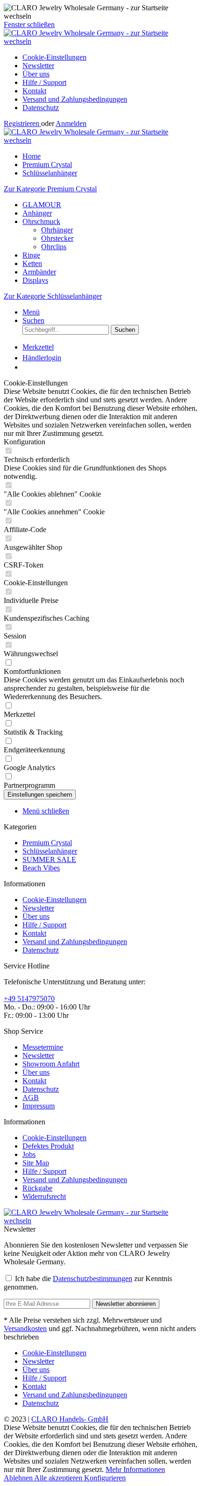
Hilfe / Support (44, 82)
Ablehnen (19, 1478)
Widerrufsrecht (44, 1196)
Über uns (36, 74)
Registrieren (22, 123)
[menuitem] (109, 57)
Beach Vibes (41, 868)
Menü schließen (45, 811)
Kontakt (34, 91)
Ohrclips (53, 247)
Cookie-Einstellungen (54, 57)
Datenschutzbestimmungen (92, 1279)
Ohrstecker (57, 238)
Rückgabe (37, 1188)
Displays (35, 280)
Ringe (31, 255)
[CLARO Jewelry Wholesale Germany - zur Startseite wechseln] (100, 41)
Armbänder (39, 272)
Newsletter (38, 66)
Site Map (35, 1163)
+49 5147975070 (29, 998)
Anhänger (37, 213)
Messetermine (42, 1047)
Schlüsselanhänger (49, 851)
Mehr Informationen (135, 1469)
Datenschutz (40, 108)
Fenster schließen (29, 24)
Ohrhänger (57, 230)
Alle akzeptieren (59, 1478)
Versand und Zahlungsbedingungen (74, 99)
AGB (30, 1097)
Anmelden (71, 123)
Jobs (29, 1154)
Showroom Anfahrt (50, 1064)
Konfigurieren (105, 1478)
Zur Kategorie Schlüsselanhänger (53, 296)
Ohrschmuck (41, 221)
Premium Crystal (47, 843)
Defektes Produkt (48, 1146)
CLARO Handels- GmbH (69, 1419)
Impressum (38, 1106)
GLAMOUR (41, 205)
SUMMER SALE (49, 859)
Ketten (32, 263)
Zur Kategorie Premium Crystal (50, 189)
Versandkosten (25, 1328)
